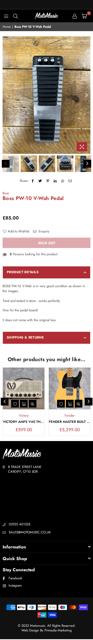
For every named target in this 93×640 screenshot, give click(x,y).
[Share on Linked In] (55, 180)
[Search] (15, 16)
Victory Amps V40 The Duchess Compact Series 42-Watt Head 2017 (23, 421)
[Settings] (74, 16)
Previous (6, 95)
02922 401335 (19, 524)
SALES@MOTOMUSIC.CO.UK (30, 532)
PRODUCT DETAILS (22, 272)
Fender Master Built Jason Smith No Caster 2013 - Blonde (69, 421)
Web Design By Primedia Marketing (46, 630)
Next (86, 95)
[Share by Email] (70, 180)
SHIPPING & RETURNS (25, 337)
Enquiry (43, 231)
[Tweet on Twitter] (40, 180)
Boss (6, 193)
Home (7, 27)
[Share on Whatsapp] (63, 180)
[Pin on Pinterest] (48, 180)
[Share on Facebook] (33, 180)
